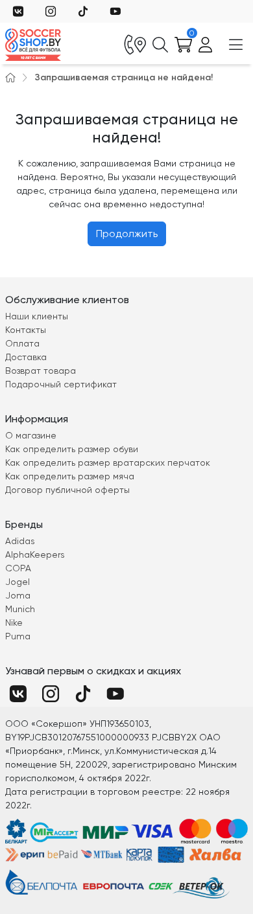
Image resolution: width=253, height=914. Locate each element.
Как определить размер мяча (69, 476)
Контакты (25, 330)
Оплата (22, 343)
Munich (20, 609)
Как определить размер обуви (71, 449)
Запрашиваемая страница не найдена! (124, 77)
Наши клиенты (36, 316)
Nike (14, 622)
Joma (17, 595)
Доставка (26, 357)
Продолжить (127, 233)
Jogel (17, 582)
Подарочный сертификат (61, 384)
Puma (17, 636)
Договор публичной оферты (67, 490)
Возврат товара (40, 370)
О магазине (30, 435)
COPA (18, 568)
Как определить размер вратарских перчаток (107, 462)
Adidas (20, 541)
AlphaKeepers (35, 554)
